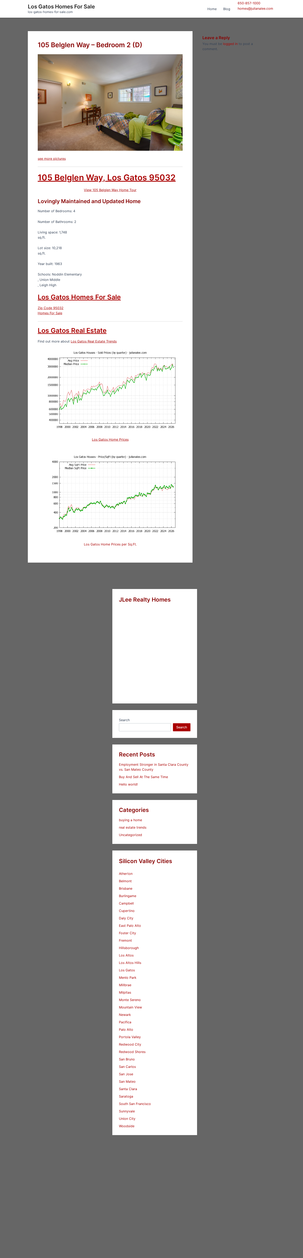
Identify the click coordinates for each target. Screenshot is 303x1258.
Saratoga (126, 1096)
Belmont (125, 881)
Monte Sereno (130, 1000)
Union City (127, 1119)
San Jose (126, 1074)
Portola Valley (130, 1037)
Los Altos (126, 955)
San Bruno (127, 1059)
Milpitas (125, 992)
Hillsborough (129, 948)
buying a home (130, 820)
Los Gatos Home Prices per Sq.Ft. (110, 544)
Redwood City (130, 1044)
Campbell (126, 903)
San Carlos (127, 1067)
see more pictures (52, 159)
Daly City (126, 918)
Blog (226, 9)
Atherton (126, 874)
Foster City (127, 933)
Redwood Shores (132, 1052)
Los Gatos (127, 970)
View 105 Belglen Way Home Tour (110, 190)
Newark (125, 1015)
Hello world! (128, 784)
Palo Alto (126, 1029)
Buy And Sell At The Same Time (143, 777)
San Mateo (127, 1081)
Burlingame (127, 896)
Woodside (126, 1126)
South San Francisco (135, 1104)
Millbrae (125, 985)
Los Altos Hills (130, 963)
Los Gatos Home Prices (110, 439)
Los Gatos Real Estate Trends (94, 341)
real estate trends (132, 827)
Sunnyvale (127, 1111)
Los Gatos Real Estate (72, 330)
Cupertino (127, 911)
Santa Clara (128, 1089)
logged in (230, 44)
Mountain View (130, 1007)
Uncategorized (130, 835)
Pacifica (125, 1022)
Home (212, 9)
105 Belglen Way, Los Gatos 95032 (107, 177)
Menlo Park (127, 977)
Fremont (125, 940)
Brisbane (125, 888)
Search (124, 720)
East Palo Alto (130, 925)
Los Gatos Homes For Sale (61, 6)
